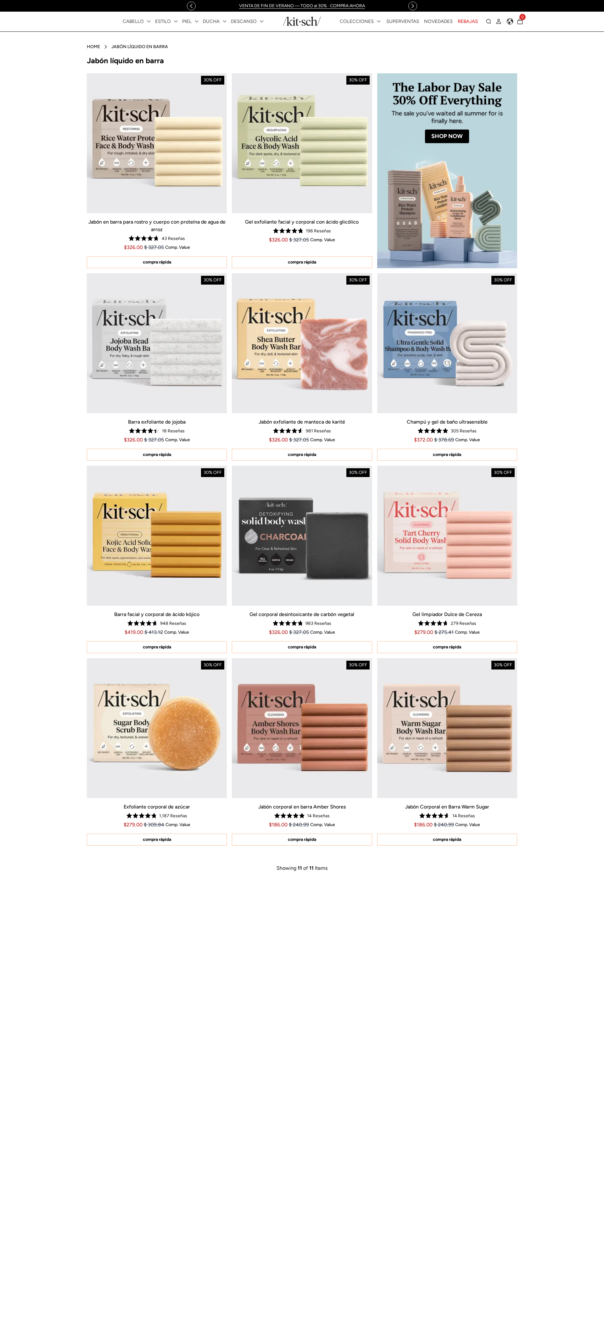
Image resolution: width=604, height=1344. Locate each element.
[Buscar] (488, 21)
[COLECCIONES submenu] (379, 21)
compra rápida (157, 262)
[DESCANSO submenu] (262, 21)
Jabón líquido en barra (139, 46)
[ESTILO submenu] (176, 21)
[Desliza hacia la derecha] (412, 6)
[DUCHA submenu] (224, 21)
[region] (302, 6)
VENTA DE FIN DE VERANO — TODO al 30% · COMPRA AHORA (302, 5)
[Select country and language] (510, 21)
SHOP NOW (447, 136)
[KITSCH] (302, 21)
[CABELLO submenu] (149, 21)
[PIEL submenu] (196, 21)
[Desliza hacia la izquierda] (191, 6)
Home (93, 46)
